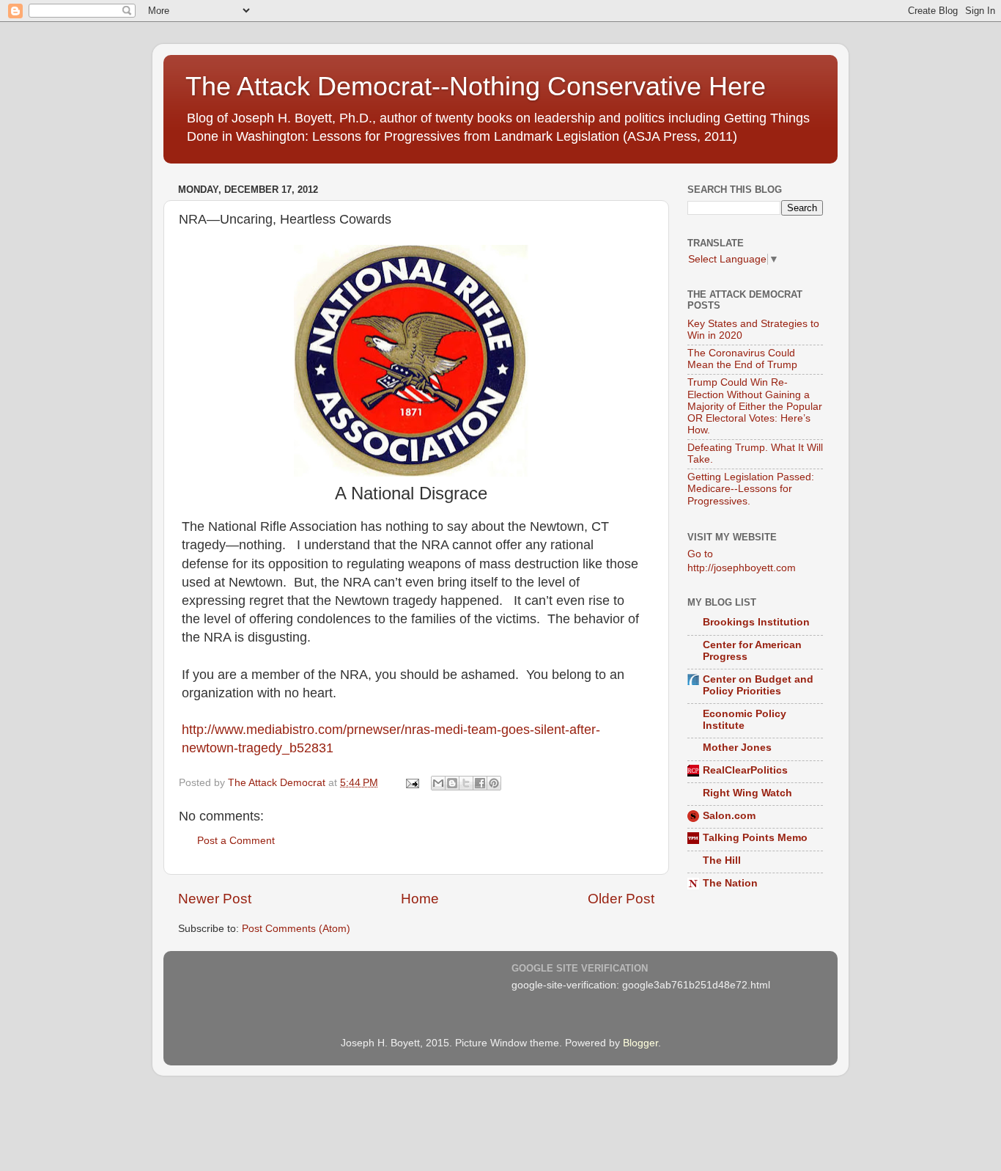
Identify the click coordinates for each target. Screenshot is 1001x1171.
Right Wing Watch (747, 793)
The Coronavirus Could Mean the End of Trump (742, 359)
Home (420, 898)
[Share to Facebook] (480, 783)
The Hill (722, 860)
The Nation (730, 883)
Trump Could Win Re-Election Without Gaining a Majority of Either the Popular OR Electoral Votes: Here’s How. (754, 406)
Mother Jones (737, 747)
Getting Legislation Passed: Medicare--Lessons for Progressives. (750, 488)
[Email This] (438, 783)
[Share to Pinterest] (494, 783)
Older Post (621, 898)
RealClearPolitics (745, 770)
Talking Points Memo (755, 837)
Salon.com (729, 815)
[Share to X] (466, 783)
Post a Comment (236, 840)
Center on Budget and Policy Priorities (758, 685)
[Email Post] (411, 782)
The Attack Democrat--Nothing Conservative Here (475, 86)
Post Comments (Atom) (296, 928)
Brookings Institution (756, 622)
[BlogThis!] (452, 783)
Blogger (640, 1043)
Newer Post (214, 898)
